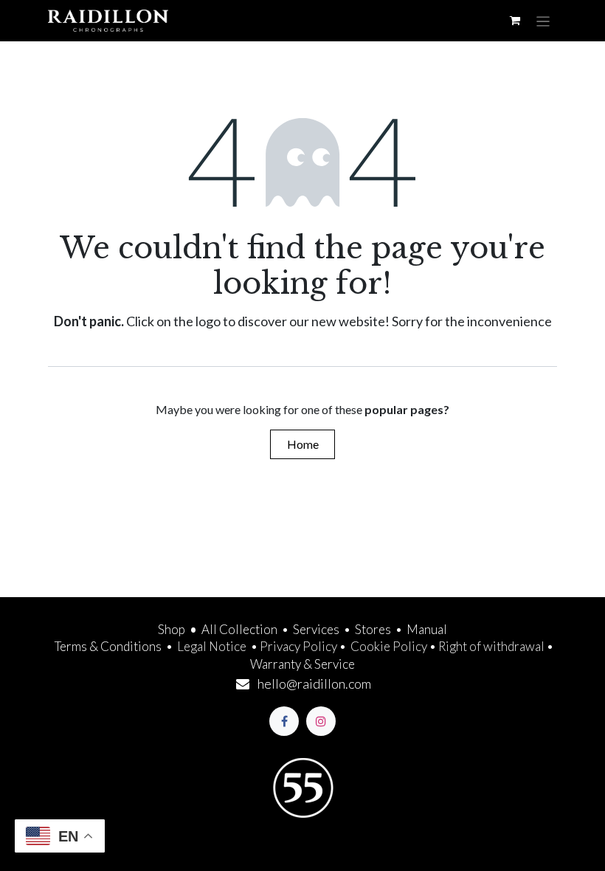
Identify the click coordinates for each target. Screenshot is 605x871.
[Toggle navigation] (543, 20)
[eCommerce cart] (515, 21)
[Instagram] (321, 721)
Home (303, 444)
